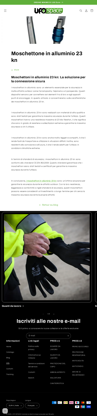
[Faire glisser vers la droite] (53, 314)
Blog (8, 358)
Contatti (9, 369)
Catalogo (10, 352)
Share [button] (16, 70)
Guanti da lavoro (11, 306)
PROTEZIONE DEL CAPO (58, 365)
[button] (5, 10)
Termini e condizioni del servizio (36, 365)
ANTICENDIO (77, 366)
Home (8, 346)
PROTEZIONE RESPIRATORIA (78, 353)
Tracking (10, 374)
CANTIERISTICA (57, 383)
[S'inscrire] (68, 336)
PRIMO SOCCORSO (80, 346)
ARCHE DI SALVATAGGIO (78, 373)
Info (8, 363)
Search (31, 378)
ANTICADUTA (78, 361)
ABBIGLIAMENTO (57, 372)
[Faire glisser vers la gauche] (43, 314)
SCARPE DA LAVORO (55, 347)
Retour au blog (50, 205)
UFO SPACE (16, 414)
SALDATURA (55, 378)
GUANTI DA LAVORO (55, 356)
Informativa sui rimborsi (34, 356)
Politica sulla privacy (33, 347)
